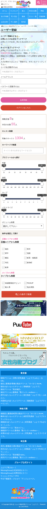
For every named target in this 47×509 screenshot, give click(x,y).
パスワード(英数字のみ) (10, 86)
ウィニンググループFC (10, 476)
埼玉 (7, 263)
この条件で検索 (25, 294)
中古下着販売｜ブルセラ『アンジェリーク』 (18, 479)
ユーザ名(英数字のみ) (9, 67)
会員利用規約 (6, 53)
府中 (7, 253)
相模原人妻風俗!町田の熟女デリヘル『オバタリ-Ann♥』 (22, 413)
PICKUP (30, 283)
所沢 (28, 249)
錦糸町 (29, 263)
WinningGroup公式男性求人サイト (14, 473)
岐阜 (7, 267)
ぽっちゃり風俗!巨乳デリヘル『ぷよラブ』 (26, 504)
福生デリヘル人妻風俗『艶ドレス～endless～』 (19, 392)
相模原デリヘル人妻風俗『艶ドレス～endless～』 (20, 430)
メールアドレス (7, 77)
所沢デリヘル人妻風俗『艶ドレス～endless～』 (19, 457)
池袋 (28, 253)
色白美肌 (30, 287)
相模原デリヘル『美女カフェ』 (13, 428)
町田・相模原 (32, 258)
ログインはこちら (24, 108)
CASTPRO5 (24, 506)
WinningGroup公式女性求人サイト (14, 470)
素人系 (7, 287)
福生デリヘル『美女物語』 (11, 389)
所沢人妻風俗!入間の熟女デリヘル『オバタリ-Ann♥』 (22, 446)
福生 (7, 249)
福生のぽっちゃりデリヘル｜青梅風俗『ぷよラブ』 (21, 387)
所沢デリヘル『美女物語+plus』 (13, 455)
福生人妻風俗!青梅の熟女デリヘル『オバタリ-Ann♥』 (22, 384)
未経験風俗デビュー (13, 283)
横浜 (7, 258)
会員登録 (23, 100)
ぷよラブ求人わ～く (8, 467)
